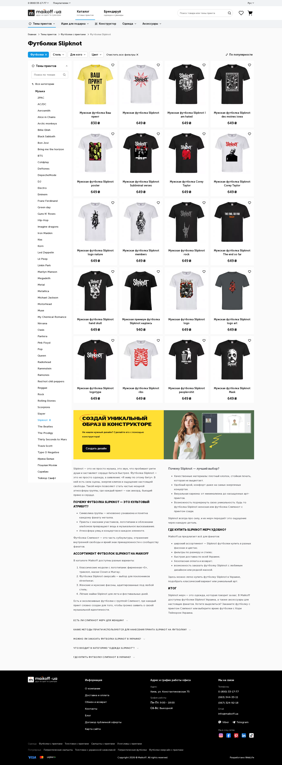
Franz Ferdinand (48, 200)
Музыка (40, 91)
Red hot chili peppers (51, 381)
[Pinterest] (236, 735)
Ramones (43, 375)
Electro (42, 188)
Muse (41, 310)
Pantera (42, 336)
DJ (39, 181)
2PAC (41, 97)
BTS (40, 155)
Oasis (41, 329)
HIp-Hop (43, 220)
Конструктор (107, 23)
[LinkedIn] (243, 735)
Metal (41, 284)
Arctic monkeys (47, 123)
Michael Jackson (48, 297)
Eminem (42, 194)
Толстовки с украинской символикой (95, 749)
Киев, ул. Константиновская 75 (170, 691)
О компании (92, 688)
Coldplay (43, 162)
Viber (225, 722)
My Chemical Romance (52, 317)
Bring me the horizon (51, 149)
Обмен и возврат (96, 702)
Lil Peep (43, 259)
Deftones (43, 168)
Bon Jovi (43, 142)
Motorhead (45, 304)
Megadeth (44, 278)
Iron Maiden (45, 233)
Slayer (41, 413)
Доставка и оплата (97, 695)
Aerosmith (44, 110)
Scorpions (44, 407)
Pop (40, 349)
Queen (42, 355)
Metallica (43, 291)
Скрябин (43, 471)
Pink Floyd (44, 342)
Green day (44, 207)
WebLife (249, 757)
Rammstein (44, 368)
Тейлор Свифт (47, 478)
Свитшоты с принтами (103, 743)
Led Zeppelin (46, 252)
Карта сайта (93, 729)
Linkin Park (44, 265)
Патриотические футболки (132, 749)
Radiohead (44, 362)
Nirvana (42, 323)
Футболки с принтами (73, 34)
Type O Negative (48, 452)
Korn (40, 246)
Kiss (40, 239)
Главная (32, 34)
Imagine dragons (48, 226)
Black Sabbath (46, 136)
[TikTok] (251, 735)
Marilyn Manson (47, 271)
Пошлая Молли (47, 465)
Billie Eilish (44, 130)
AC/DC (42, 104)
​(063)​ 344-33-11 (228, 697)
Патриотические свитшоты (58, 749)
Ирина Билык (46, 458)
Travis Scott (45, 445)
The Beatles (45, 426)
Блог (88, 715)
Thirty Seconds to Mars (52, 439)
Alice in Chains (46, 117)
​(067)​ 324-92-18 (228, 702)
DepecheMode (47, 175)
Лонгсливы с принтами (129, 743)
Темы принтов (42, 23)
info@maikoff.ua (228, 713)
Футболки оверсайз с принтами (166, 749)
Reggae (42, 387)
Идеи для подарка (73, 23)
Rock (41, 394)
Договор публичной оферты (103, 722)
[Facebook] (228, 735)
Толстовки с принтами (77, 743)
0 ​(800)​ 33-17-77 (37, 3)
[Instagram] (221, 735)
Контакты (91, 708)
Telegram (242, 722)
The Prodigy (45, 433)
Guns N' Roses (46, 213)
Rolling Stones (47, 400)
